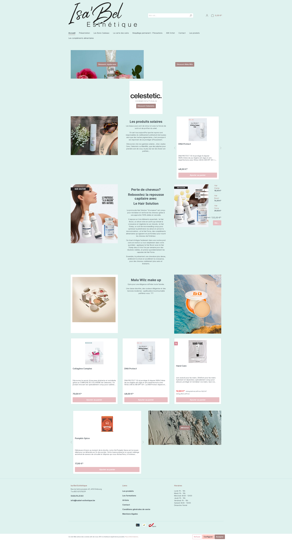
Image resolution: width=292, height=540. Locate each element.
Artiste (125, 500)
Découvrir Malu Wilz (185, 64)
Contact (126, 505)
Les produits (128, 491)
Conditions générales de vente (136, 509)
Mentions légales (130, 514)
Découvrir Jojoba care (107, 64)
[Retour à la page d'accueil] (102, 15)
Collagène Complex (82, 368)
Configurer (208, 537)
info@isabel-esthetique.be (83, 500)
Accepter (219, 537)
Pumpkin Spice (82, 438)
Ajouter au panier (198, 175)
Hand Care (181, 366)
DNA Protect (184, 144)
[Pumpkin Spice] (107, 424)
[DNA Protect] (197, 129)
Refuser (197, 537)
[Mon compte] (207, 15)
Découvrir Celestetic (146, 106)
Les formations (129, 495)
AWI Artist (185, 428)
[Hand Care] (197, 351)
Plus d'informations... (132, 537)
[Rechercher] (190, 15)
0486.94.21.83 (77, 496)
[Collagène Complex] (94, 353)
